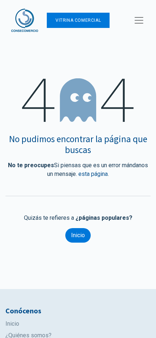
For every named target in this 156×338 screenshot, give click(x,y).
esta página (93, 173)
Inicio (78, 235)
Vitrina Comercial (78, 20)
